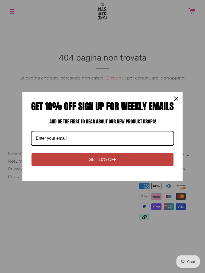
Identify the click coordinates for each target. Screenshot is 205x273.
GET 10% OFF (103, 159)
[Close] (176, 98)
